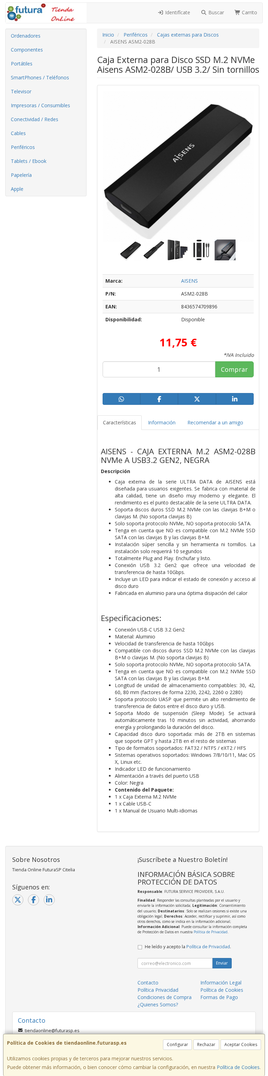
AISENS (189, 280)
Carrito (248, 12)
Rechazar (206, 1044)
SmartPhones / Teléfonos (40, 77)
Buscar (215, 12)
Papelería (21, 175)
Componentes (27, 49)
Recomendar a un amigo (215, 422)
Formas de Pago (219, 997)
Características (119, 422)
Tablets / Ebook (28, 161)
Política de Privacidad (211, 931)
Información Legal (220, 982)
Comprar (234, 369)
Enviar (222, 963)
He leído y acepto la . (188, 947)
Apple (17, 189)
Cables (18, 133)
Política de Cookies (238, 1067)
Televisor (21, 91)
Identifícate (177, 12)
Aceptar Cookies (240, 1044)
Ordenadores (25, 35)
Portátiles (21, 63)
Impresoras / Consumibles (40, 105)
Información (162, 422)
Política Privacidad (157, 990)
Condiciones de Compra (164, 997)
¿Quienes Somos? (157, 1004)
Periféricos (23, 147)
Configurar (177, 1044)
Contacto (147, 982)
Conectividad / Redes (34, 119)
